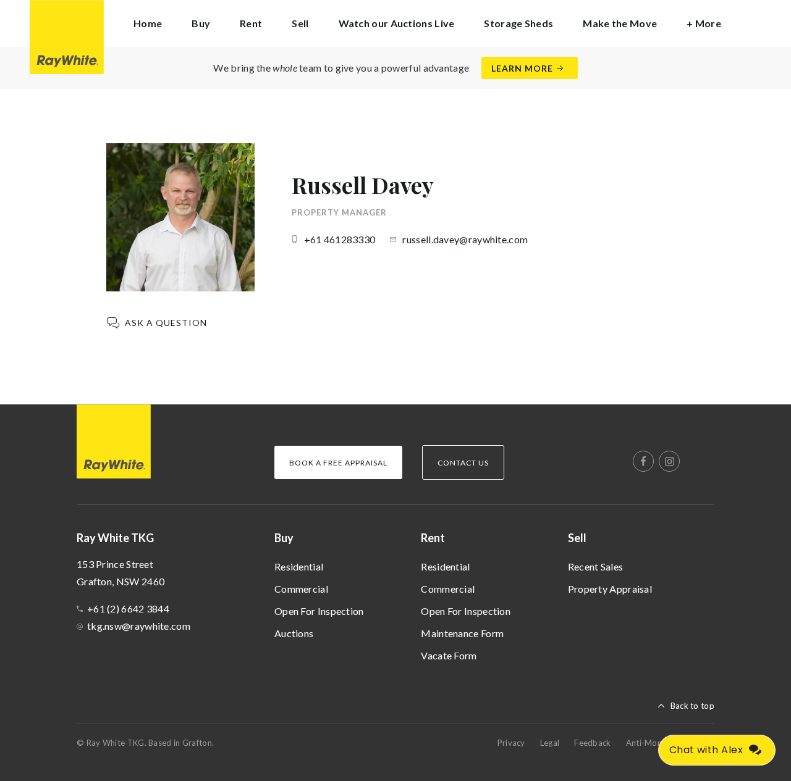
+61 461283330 (340, 239)
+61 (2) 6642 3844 (128, 608)
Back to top (692, 706)
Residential (298, 566)
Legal (550, 743)
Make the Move (620, 23)
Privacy (511, 743)
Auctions (293, 633)
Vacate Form (448, 655)
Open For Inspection (319, 611)
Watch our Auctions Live (397, 23)
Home (147, 23)
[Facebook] (643, 461)
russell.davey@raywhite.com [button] (465, 239)
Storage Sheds (518, 23)
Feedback (592, 743)
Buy (284, 538)
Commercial (301, 589)
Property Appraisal (610, 589)
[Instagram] (669, 461)
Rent (433, 538)
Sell (577, 538)
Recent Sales (596, 566)
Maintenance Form (462, 633)
